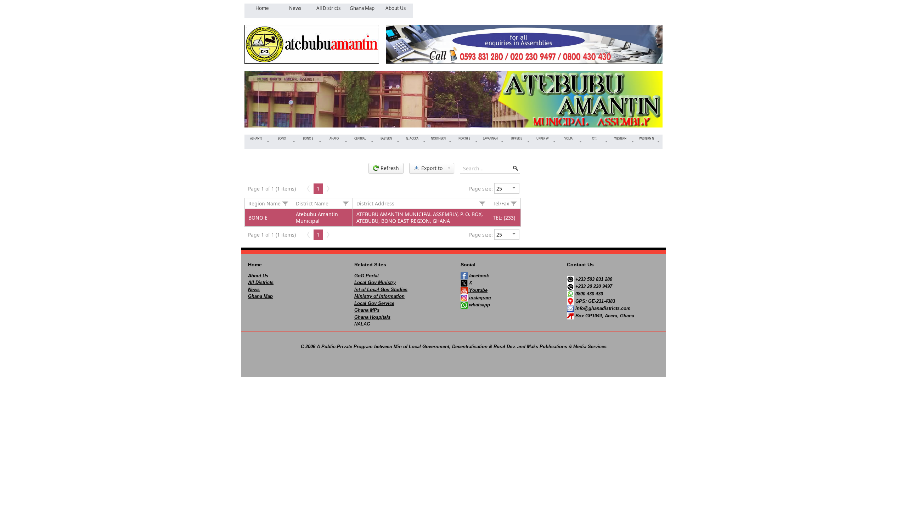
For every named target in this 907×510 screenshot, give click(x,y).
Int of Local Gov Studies (380, 289)
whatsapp (479, 304)
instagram (479, 297)
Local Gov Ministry (375, 282)
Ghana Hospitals (372, 317)
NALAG (362, 324)
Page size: (481, 188)
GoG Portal (366, 275)
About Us (258, 275)
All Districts (261, 282)
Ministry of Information (379, 296)
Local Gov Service (374, 303)
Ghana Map (260, 296)
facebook (478, 275)
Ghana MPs (366, 310)
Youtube (478, 290)
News (254, 289)
